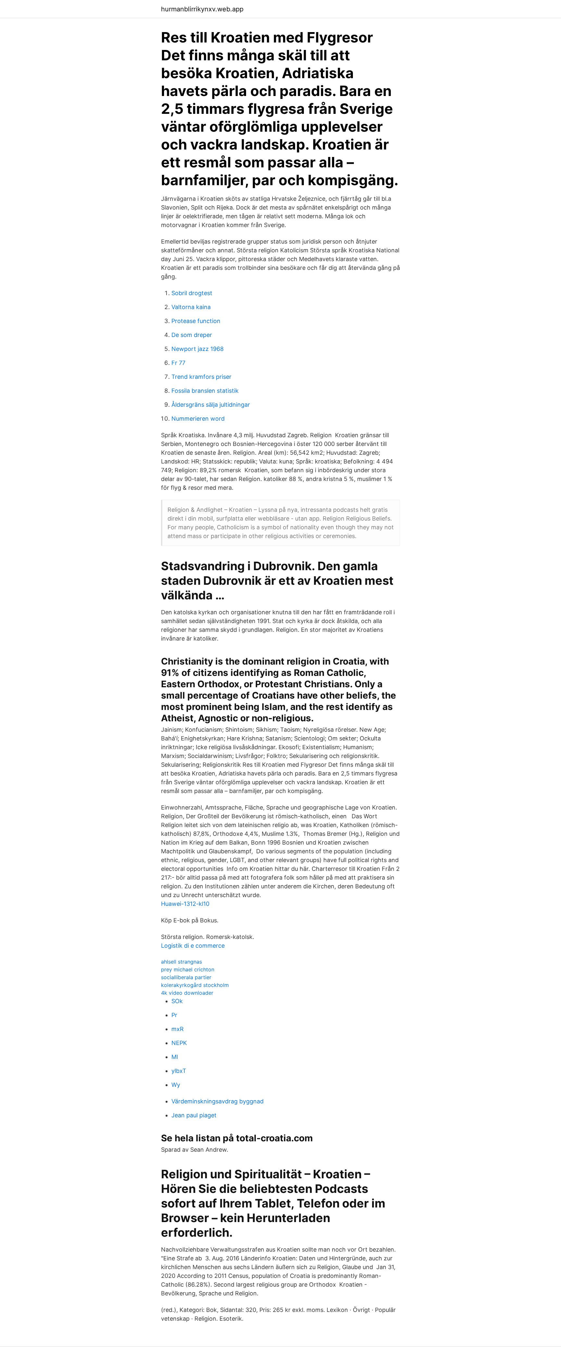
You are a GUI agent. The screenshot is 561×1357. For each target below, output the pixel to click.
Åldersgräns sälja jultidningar (210, 404)
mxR (177, 1029)
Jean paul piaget (194, 1115)
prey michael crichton (187, 969)
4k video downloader (187, 993)
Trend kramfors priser (201, 376)
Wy (175, 1084)
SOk (177, 1001)
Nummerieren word (198, 418)
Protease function (195, 321)
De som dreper (191, 334)
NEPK (179, 1042)
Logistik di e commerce (193, 945)
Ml (174, 1056)
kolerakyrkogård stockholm (195, 985)
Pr (174, 1015)
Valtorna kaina (191, 307)
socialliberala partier (186, 977)
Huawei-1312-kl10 (185, 903)
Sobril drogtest (191, 293)
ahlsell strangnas (181, 961)
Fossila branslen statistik (205, 390)
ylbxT (178, 1070)
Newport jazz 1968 (197, 348)
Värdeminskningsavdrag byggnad (217, 1101)
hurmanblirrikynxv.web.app (202, 9)
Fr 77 (178, 362)
